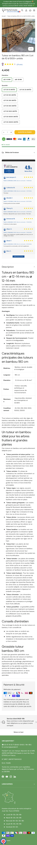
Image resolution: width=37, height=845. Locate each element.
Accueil (4, 16)
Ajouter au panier (25, 132)
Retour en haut (18, 732)
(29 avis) (19, 64)
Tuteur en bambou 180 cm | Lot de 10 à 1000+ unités (21, 16)
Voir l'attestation (9, 171)
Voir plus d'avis (18, 256)
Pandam (8, 840)
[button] (30, 10)
